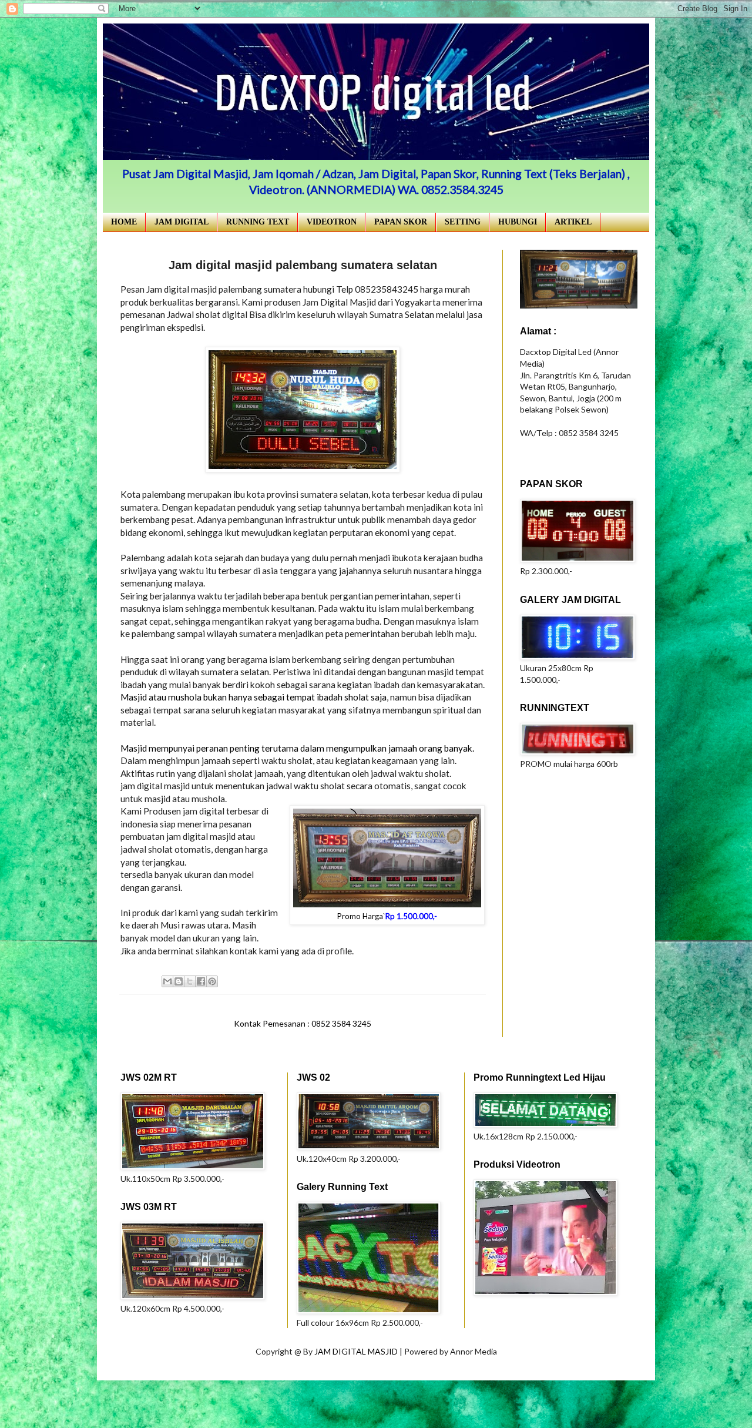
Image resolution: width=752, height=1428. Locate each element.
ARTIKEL (573, 221)
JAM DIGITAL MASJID (357, 1351)
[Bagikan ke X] (190, 981)
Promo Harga (360, 916)
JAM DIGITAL (182, 221)
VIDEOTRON (332, 221)
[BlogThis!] (178, 981)
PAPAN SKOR (400, 221)
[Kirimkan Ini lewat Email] (167, 981)
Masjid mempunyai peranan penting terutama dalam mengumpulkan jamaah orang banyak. (297, 748)
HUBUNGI (517, 221)
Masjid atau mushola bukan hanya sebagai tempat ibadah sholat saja (253, 697)
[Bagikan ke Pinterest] (212, 981)
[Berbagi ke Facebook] (201, 981)
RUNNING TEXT (257, 221)
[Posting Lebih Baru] (123, 1023)
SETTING (463, 221)
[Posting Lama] (482, 1023)
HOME (124, 221)
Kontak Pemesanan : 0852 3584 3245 (302, 1023)
